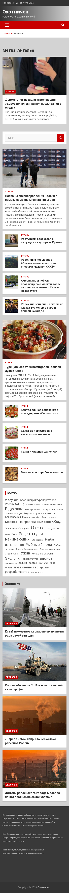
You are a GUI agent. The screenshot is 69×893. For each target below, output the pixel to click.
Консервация (13, 516)
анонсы (46, 558)
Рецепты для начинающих (24, 537)
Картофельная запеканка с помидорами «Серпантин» (39, 411)
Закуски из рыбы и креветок (39, 513)
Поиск (60, 138)
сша (42, 572)
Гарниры (46, 509)
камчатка (43, 563)
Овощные (23, 528)
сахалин (35, 572)
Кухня (8, 362)
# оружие (11, 500)
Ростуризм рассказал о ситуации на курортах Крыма (41, 240)
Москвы (11, 522)
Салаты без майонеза (26, 549)
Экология (13, 558)
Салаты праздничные (50, 549)
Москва (52, 517)
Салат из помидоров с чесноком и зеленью (36, 432)
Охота (38, 528)
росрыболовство (17, 571)
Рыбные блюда (38, 545)
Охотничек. (16, 12)
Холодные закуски (42, 553)
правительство (26, 567)
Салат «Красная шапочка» (39, 451)
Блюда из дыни (33, 504)
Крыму (44, 517)
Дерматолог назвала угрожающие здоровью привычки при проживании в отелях (33, 103)
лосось (8, 567)
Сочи (16, 553)
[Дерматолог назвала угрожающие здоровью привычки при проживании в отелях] (34, 76)
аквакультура (30, 558)
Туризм (10, 91)
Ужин (25, 553)
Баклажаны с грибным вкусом (42, 472)
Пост (14, 534)
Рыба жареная (37, 540)
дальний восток (27, 562)
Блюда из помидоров (52, 504)
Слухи (8, 553)
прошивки (44, 568)
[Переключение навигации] (7, 25)
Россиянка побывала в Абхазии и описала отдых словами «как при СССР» (38, 263)
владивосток (11, 563)
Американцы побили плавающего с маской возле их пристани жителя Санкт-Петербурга (41, 285)
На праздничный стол (35, 522)
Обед (56, 521)
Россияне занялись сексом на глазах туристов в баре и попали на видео (42, 307)
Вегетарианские (32, 509)
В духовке (14, 509)
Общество (11, 528)
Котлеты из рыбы (31, 517)
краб (52, 562)
